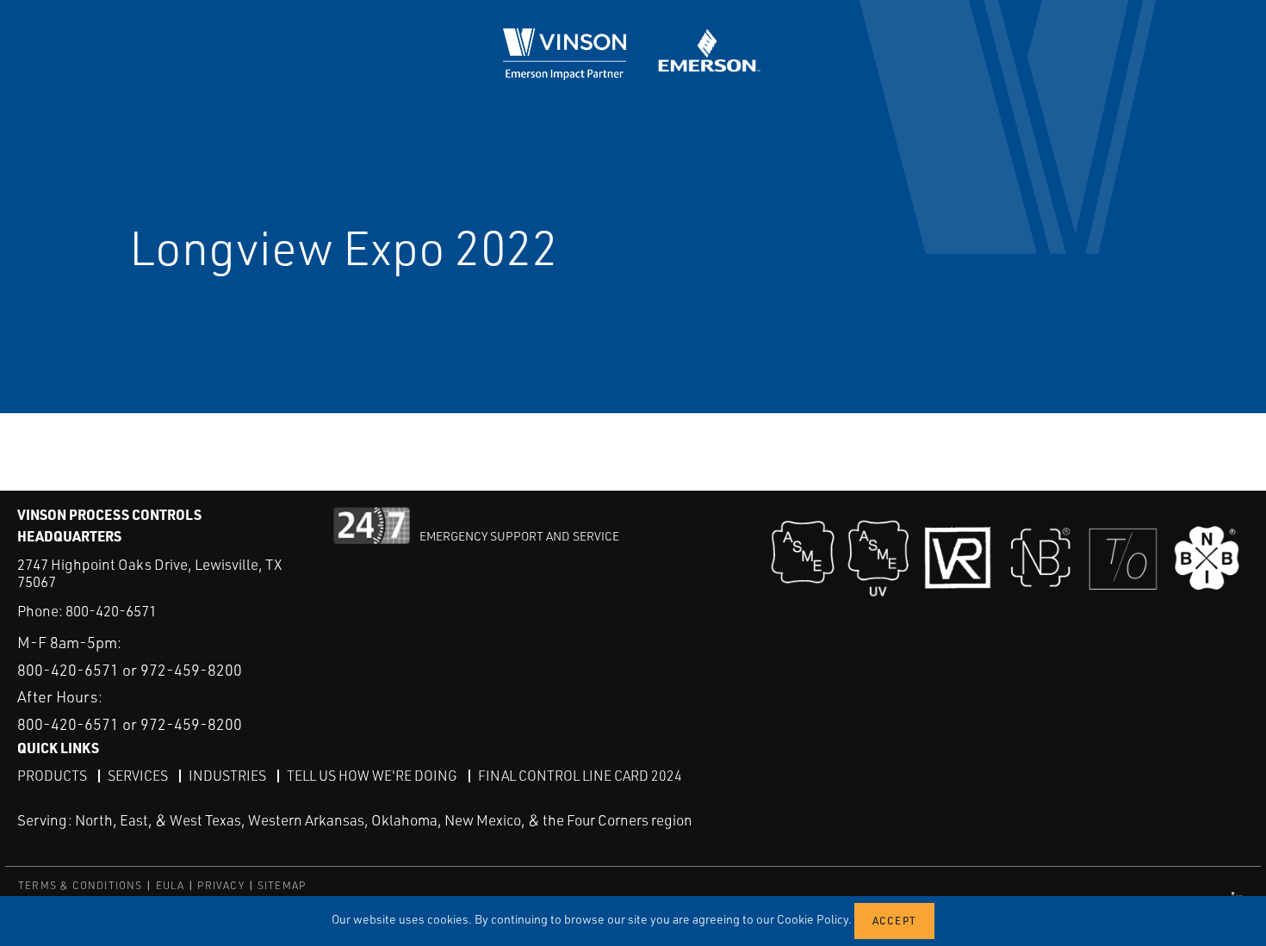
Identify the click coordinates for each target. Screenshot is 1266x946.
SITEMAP (282, 885)
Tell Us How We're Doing (372, 775)
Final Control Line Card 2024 (580, 775)
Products (52, 775)
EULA (170, 885)
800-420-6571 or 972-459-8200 (129, 669)
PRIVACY (220, 885)
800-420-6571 (111, 611)
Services (138, 775)
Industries (227, 775)
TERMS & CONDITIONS (80, 885)
